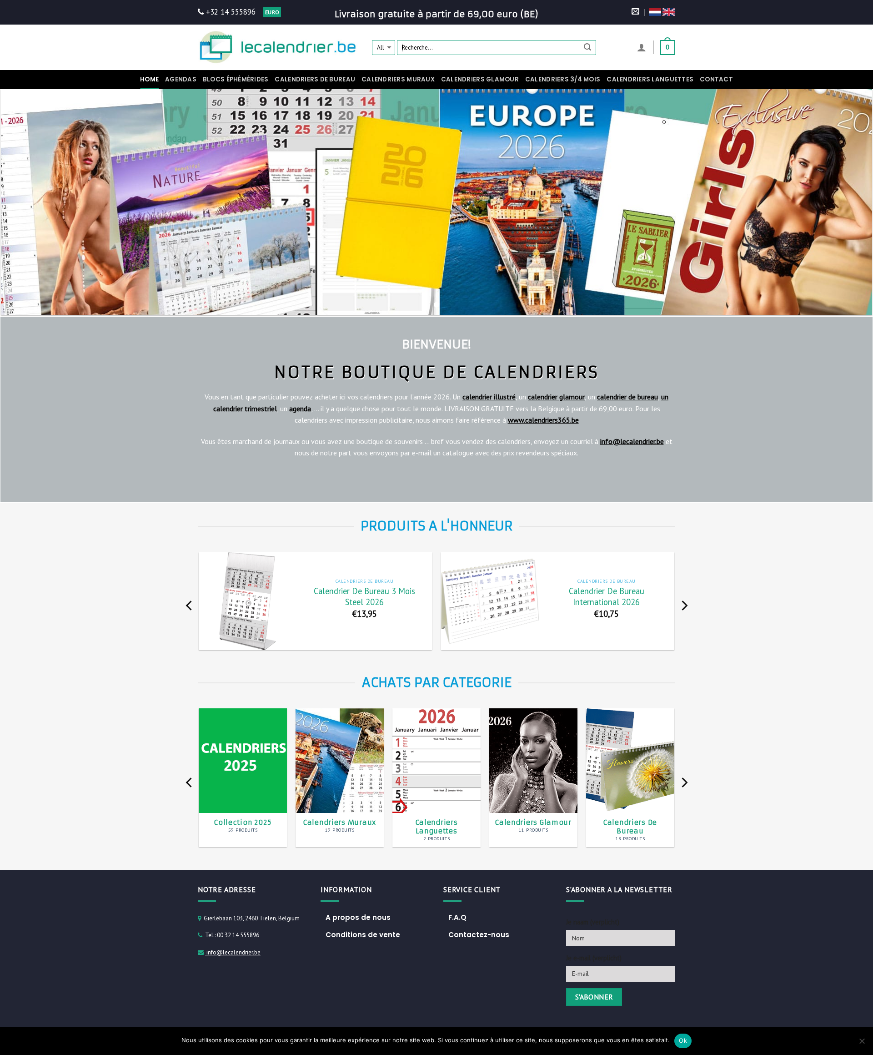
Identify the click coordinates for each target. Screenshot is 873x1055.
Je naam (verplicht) (592, 922)
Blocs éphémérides (236, 79)
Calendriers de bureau (315, 79)
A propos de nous (358, 917)
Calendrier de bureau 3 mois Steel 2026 (364, 596)
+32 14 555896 (230, 12)
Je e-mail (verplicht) (594, 958)
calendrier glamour (556, 396)
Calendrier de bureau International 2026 (606, 596)
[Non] (861, 1043)
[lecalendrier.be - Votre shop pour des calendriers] (278, 47)
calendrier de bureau (627, 396)
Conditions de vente (363, 934)
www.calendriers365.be (543, 419)
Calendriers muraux (398, 79)
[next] (683, 605)
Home (149, 79)
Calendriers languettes (650, 79)
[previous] (189, 605)
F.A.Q (457, 917)
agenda (300, 408)
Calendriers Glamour (480, 79)
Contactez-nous (478, 934)
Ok (683, 1040)
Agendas (180, 79)
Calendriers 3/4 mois (562, 79)
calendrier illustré (489, 396)
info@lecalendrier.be (632, 441)
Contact (716, 79)
